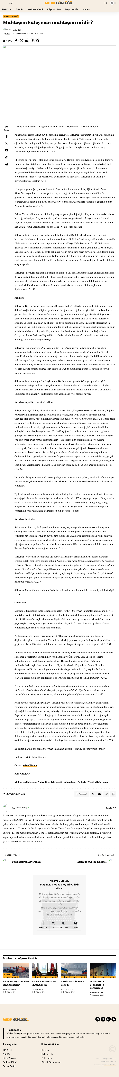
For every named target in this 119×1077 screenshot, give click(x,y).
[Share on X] (21, 40)
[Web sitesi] (114, 808)
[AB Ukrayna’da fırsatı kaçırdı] (74, 970)
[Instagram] (63, 925)
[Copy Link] (32, 40)
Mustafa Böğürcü (9, 989)
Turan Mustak (110, 1064)
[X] (53, 925)
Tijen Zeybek (95, 992)
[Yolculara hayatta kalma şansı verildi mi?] (16, 970)
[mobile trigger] (5, 3)
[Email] (26, 40)
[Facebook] (43, 925)
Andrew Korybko (67, 989)
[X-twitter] (103, 1019)
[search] (106, 3)
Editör (36, 977)
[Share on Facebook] (16, 40)
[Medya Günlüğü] (59, 3)
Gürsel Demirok (38, 989)
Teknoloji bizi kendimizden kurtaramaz (97, 984)
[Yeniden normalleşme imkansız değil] (45, 970)
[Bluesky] (75, 925)
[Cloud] (113, 1019)
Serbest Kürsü (11, 16)
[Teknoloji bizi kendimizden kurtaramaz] (103, 970)
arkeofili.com (30, 765)
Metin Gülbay (18, 30)
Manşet (7, 974)
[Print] (37, 40)
